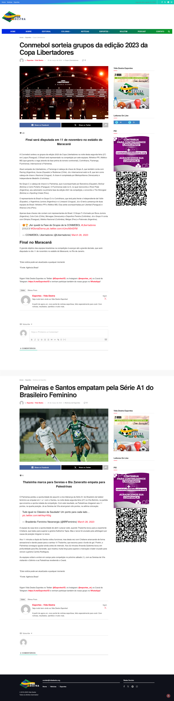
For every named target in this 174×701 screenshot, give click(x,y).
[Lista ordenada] (45, 339)
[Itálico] (35, 339)
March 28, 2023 (80, 235)
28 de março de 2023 (55, 60)
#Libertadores (88, 225)
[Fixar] (41, 339)
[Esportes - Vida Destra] (25, 300)
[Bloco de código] (55, 339)
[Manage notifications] (168, 696)
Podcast (142, 31)
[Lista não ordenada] (48, 339)
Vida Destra (32, 692)
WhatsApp (95, 281)
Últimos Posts (32, 290)
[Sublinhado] (38, 339)
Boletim (123, 31)
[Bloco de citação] (51, 339)
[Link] (58, 339)
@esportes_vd (84, 278)
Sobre (28, 31)
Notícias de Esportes (39, 380)
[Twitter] (105, 298)
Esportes (16, 2)
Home (4, 2)
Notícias (9, 2)
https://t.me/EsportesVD (39, 281)
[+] (64, 339)
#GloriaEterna (38, 228)
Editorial (46, 31)
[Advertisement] (114, 16)
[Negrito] (31, 339)
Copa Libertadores (39, 37)
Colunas (65, 31)
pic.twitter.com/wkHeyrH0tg (36, 515)
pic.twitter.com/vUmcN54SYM (62, 228)
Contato (160, 31)
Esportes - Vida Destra (35, 60)
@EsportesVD (59, 278)
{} (61, 339)
